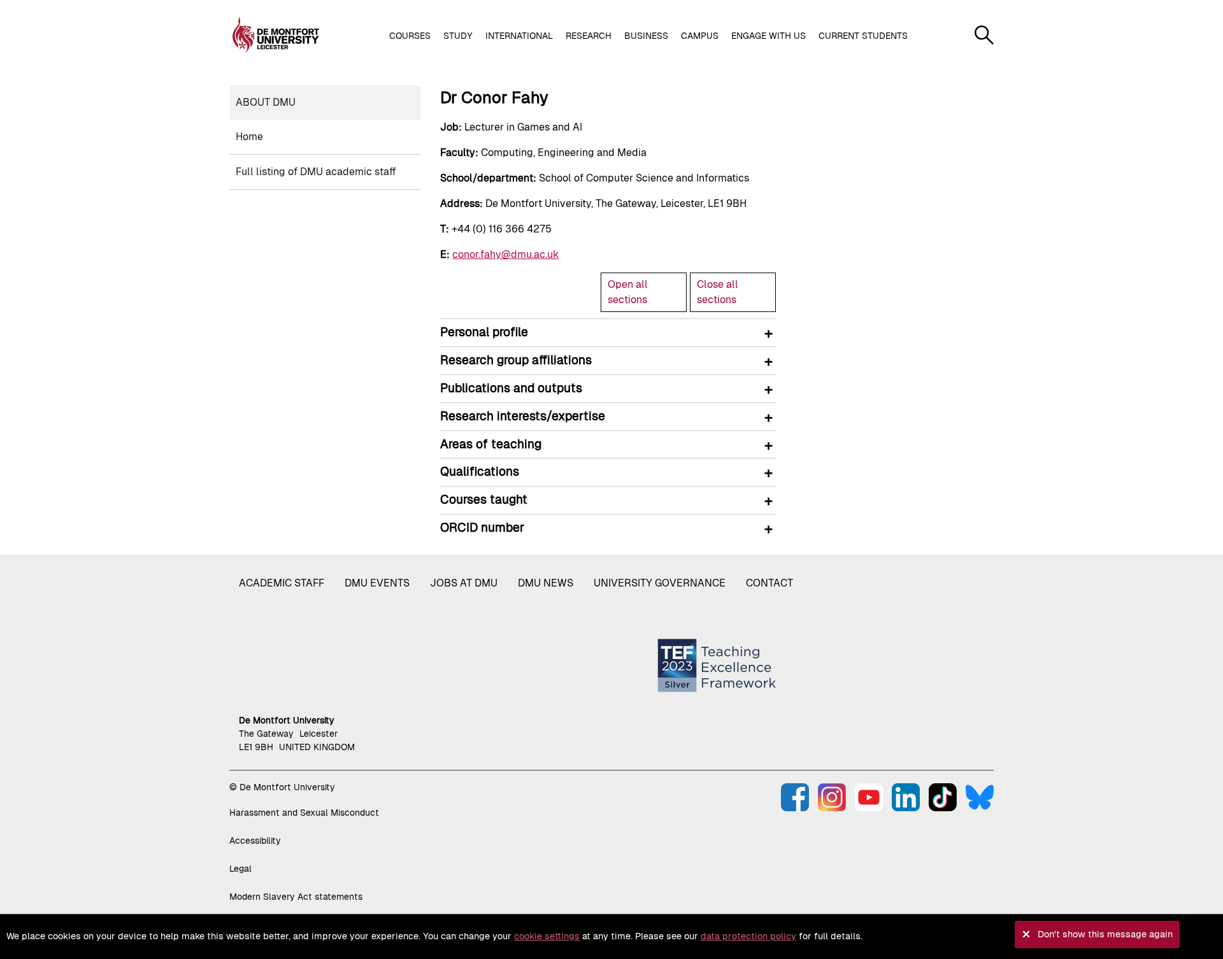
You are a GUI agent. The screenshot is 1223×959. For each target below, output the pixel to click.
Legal (240, 868)
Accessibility (255, 840)
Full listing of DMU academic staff (316, 172)
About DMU (266, 102)
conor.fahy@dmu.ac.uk (505, 254)
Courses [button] (410, 36)
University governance (660, 583)
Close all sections (717, 292)
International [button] (519, 36)
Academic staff (281, 583)
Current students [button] (863, 36)
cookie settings (547, 936)
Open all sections (628, 292)
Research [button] (589, 36)
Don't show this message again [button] (1105, 934)
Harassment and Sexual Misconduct (304, 812)
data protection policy (748, 936)
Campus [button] (700, 36)
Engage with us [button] (768, 36)
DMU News (545, 583)
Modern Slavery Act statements (295, 897)
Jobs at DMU (463, 583)
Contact (769, 583)
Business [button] (646, 36)
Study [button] (458, 36)
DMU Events (377, 583)
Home (249, 137)
